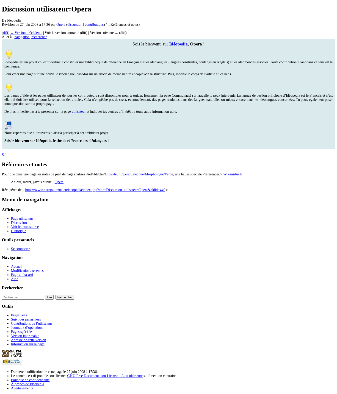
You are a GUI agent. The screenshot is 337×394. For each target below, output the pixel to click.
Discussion (19, 223)
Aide (14, 279)
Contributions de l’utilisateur (31, 323)
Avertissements (22, 388)
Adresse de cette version (28, 340)
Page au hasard (22, 275)
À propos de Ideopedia (27, 384)
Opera (60, 24)
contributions (94, 24)
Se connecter (20, 249)
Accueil (16, 266)
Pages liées (19, 315)
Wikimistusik (232, 174)
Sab (4, 155)
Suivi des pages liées (26, 319)
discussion (74, 24)
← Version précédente (26, 33)
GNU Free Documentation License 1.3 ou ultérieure (105, 376)
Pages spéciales (22, 332)
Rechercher (12, 287)
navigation (22, 37)
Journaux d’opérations (27, 327)
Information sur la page (27, 344)
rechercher (39, 37)
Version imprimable (25, 336)
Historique (18, 231)
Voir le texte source (25, 227)
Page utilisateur (22, 218)
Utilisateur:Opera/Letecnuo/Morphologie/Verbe (139, 174)
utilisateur (79, 111)
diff (5, 33)
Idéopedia (178, 44)
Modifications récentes (27, 271)
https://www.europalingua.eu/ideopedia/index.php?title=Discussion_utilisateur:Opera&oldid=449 (95, 190)
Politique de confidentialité (30, 380)
